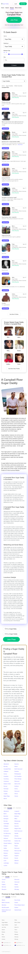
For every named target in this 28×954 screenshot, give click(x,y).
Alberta (3, 900)
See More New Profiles (14, 368)
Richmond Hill (17, 850)
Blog (3, 934)
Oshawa (16, 836)
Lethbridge (6, 863)
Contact (3, 939)
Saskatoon (16, 853)
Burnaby (6, 766)
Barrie (5, 813)
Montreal (4, 887)
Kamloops (6, 788)
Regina (16, 845)
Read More (20, 144)
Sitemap (16, 939)
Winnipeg (16, 889)
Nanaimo (16, 764)
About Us (16, 927)
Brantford (6, 816)
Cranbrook (6, 781)
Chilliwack (6, 771)
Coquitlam (6, 776)
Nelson (16, 766)
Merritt (5, 798)
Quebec (16, 907)
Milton (15, 818)
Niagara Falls (17, 828)
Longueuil (16, 811)
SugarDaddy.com (7, 942)
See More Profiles (14, 314)
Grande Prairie (7, 841)
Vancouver (16, 791)
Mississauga (17, 821)
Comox (5, 774)
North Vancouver (18, 769)
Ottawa (16, 884)
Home (2, 7)
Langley (5, 793)
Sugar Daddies (9, 86)
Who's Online (18, 7)
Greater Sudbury (8, 843)
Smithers (16, 786)
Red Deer (16, 843)
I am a (5, 36)
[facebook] (3, 949)
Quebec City (17, 841)
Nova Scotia (17, 900)
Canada (9, 808)
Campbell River (7, 769)
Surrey (16, 788)
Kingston (6, 855)
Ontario (16, 902)
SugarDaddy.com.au (20, 945)
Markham (16, 816)
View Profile (5, 109)
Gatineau (6, 838)
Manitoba (4, 905)
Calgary (3, 884)
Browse (12, 7)
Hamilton (16, 887)
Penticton (16, 771)
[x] (5, 949)
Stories (3, 936)
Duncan (5, 786)
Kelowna (6, 791)
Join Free (14, 20)
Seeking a (6, 43)
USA (5, 808)
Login (15, 3)
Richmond (16, 781)
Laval (5, 860)
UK (14, 808)
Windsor (16, 863)
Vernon (16, 793)
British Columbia (18, 86)
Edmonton (16, 879)
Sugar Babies (5, 922)
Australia (18, 808)
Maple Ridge (7, 796)
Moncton (16, 823)
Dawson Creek (7, 783)
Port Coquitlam (18, 776)
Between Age (7, 51)
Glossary (16, 936)
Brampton (4, 889)
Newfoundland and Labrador (6, 910)
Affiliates (16, 934)
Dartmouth (6, 831)
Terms (15, 929)
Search (7, 7)
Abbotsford (6, 764)
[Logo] (6, 4)
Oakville (16, 833)
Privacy (16, 932)
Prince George (17, 779)
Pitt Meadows (17, 774)
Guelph (5, 845)
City (5, 57)
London (5, 865)
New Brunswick (5, 907)
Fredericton (6, 836)
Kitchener (6, 858)
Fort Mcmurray (7, 833)
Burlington (6, 818)
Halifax (5, 848)
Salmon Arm (17, 783)
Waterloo (16, 860)
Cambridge (6, 823)
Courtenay (6, 779)
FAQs (15, 920)
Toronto (3, 879)
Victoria (16, 796)
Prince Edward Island (19, 905)
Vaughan (16, 855)
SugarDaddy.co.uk (7, 945)
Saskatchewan (17, 910)
